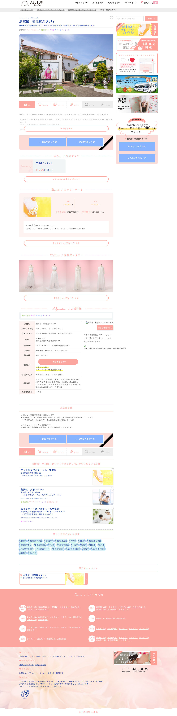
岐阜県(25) (55, 617)
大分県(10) (144, 638)
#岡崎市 (72, 541)
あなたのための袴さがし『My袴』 (33, 684)
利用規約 (23, 673)
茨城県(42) (101, 609)
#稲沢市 (22, 553)
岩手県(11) (53, 607)
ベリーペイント (59, 656)
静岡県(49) (43, 617)
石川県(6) (100, 618)
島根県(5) (133, 629)
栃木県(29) (124, 609)
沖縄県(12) (126, 640)
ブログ (69, 656)
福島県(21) (43, 609)
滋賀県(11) (66, 627)
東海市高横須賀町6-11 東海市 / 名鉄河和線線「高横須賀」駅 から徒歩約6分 (53, 26)
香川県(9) (31, 639)
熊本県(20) (112, 638)
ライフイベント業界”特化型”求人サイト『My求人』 (40, 686)
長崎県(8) (123, 638)
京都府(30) (55, 627)
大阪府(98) (32, 627)
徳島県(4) (41, 639)
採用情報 (59, 673)
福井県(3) (110, 618)
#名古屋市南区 (58, 549)
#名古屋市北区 (40, 545)
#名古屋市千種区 (26, 549)
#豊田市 (81, 541)
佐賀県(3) (133, 638)
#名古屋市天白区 (35, 541)
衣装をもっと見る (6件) (64, 298)
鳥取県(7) (123, 629)
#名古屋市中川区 (43, 549)
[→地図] (91, 26)
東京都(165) (101, 607)
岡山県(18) (112, 629)
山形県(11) (32, 609)
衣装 (76, 105)
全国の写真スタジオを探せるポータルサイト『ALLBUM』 (43, 681)
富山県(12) (121, 618)
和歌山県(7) (32, 630)
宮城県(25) (65, 607)
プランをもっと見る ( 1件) (64, 179)
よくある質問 (79, 656)
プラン (61, 105)
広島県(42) (101, 629)
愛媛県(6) (51, 639)
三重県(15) (66, 617)
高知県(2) (61, 639)
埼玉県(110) (125, 607)
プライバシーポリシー (37, 673)
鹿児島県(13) (113, 640)
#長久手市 (32, 553)
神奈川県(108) (139, 607)
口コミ (45, 105)
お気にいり (150, 3)
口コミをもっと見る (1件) (64, 243)
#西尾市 (101, 545)
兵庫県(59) (43, 627)
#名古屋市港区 (63, 545)
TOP (29, 105)
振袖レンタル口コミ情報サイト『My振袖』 (86, 681)
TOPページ (24, 656)
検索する (151, 19)
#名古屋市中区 (25, 545)
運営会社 (51, 673)
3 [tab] (68, 99)
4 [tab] (72, 99)
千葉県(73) (114, 607)
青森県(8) (42, 607)
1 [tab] (60, 99)
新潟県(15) (43, 620)
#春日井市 (48, 541)
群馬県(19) (112, 609)
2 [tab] (64, 99)
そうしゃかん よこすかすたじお (28, 18)
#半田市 (51, 545)
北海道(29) (32, 607)
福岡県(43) (101, 638)
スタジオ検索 (35, 656)
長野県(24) (77, 617)
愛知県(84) (32, 617)
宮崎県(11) (101, 640)
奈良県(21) (77, 627)
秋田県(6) (75, 607)
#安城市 (83, 545)
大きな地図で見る (105, 328)
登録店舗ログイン (26, 665)
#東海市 (85, 549)
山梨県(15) (32, 620)
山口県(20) (144, 629)
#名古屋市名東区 (98, 549)
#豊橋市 (22, 541)
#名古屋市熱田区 (73, 549)
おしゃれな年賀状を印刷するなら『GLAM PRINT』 (70, 684)
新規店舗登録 (40, 665)
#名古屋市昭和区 (94, 541)
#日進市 (92, 545)
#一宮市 (74, 545)
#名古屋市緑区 (61, 541)
